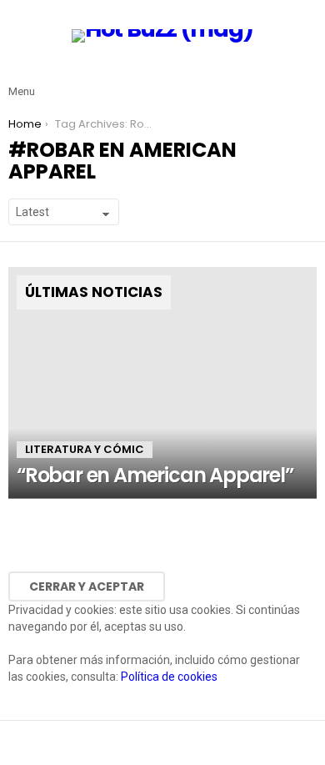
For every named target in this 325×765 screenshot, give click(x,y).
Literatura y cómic (84, 449)
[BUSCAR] (307, 78)
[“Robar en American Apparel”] (162, 383)
